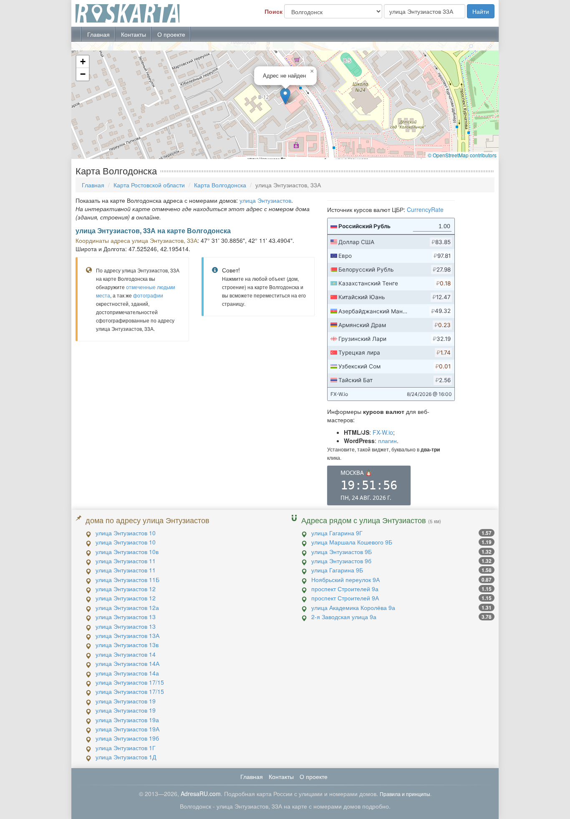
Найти (480, 11)
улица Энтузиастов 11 (126, 561)
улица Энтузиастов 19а (127, 720)
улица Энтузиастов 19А (127, 729)
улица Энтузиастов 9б (341, 561)
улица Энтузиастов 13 (126, 616)
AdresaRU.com (201, 793)
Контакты (133, 34)
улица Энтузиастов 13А (127, 635)
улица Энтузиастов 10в (127, 551)
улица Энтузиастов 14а (127, 673)
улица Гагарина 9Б (337, 570)
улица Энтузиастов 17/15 (130, 682)
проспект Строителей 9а (344, 589)
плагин (387, 440)
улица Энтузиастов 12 (126, 589)
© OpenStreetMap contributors (462, 155)
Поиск (273, 11)
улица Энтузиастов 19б (127, 738)
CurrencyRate (425, 209)
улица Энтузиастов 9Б (341, 551)
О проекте (171, 34)
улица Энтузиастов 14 (126, 654)
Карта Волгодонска (220, 185)
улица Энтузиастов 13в (127, 644)
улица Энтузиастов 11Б (127, 579)
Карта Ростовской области (149, 185)
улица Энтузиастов (265, 200)
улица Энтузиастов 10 (126, 533)
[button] (285, 96)
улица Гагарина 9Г (337, 533)
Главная (98, 34)
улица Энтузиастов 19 (126, 701)
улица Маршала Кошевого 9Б (351, 542)
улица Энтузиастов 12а (127, 607)
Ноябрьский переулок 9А (345, 579)
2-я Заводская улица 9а (343, 616)
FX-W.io (383, 432)
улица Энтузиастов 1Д (126, 757)
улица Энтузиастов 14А (127, 663)
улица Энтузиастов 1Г (126, 747)
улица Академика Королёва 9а (353, 607)
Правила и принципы (405, 793)
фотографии (148, 295)
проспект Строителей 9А (345, 598)
